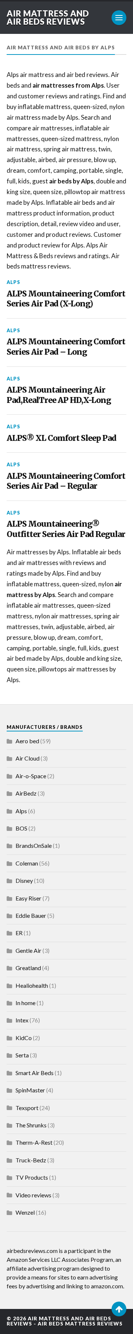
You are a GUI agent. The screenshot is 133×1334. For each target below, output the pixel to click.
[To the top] (119, 1309)
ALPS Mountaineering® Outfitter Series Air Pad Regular (66, 529)
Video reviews (33, 1194)
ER (19, 932)
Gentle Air (28, 950)
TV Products (32, 1177)
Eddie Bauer (31, 915)
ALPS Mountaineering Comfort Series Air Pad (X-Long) (66, 299)
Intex (22, 1020)
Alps (13, 282)
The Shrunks (31, 1124)
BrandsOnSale (34, 845)
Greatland (28, 967)
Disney (24, 880)
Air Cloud (28, 758)
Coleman (27, 863)
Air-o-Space (31, 775)
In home (25, 1002)
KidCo (24, 1037)
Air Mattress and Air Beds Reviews (48, 17)
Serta (22, 1055)
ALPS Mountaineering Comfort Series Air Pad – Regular (66, 481)
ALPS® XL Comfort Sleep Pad (61, 438)
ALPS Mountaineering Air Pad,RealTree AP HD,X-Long (59, 395)
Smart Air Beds (35, 1072)
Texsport (27, 1107)
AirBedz (26, 793)
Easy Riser (28, 898)
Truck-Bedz (31, 1159)
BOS (21, 828)
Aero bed (27, 740)
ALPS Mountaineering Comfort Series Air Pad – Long (66, 347)
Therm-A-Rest (34, 1142)
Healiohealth (32, 985)
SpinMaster (30, 1089)
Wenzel (25, 1212)
